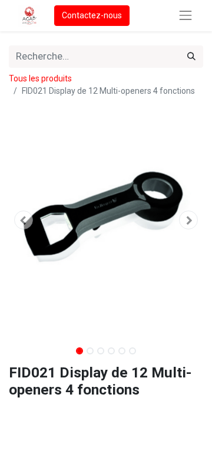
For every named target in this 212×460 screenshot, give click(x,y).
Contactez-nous (92, 15)
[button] (23, 220)
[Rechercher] (191, 56)
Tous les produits (40, 78)
